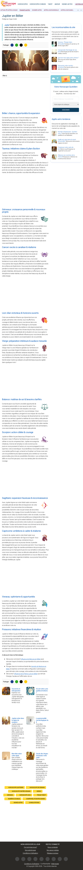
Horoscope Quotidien (15, 787)
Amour (57, 4)
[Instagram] (23, 859)
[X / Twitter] (53, 859)
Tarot (50, 4)
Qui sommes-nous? (30, 847)
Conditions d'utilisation (30, 853)
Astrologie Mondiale (51, 10)
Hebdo (39, 791)
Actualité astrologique (9, 10)
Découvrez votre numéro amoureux (68, 67)
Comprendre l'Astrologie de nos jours (68, 52)
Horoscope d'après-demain (21, 791)
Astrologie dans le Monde (70, 10)
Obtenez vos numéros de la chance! (67, 157)
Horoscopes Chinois (38, 4)
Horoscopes (23, 4)
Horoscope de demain (37, 787)
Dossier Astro (37, 10)
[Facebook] (12, 45)
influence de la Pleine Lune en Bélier (26, 674)
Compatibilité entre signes (35, 799)
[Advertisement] (25, 95)
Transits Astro (24, 10)
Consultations (34, 802)
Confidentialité (45, 864)
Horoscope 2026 (25, 795)
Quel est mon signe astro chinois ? (68, 59)
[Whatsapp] (16, 45)
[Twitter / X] (21, 45)
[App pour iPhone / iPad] (60, 859)
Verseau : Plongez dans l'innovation (68, 44)
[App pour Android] (66, 859)
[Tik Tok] (41, 859)
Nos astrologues (30, 850)
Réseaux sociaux (52, 853)
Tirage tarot (41, 795)
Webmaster (55, 864)
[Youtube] (35, 859)
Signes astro (18, 802)
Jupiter (7, 25)
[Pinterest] (47, 859)
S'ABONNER (66, 110)
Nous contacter (53, 847)
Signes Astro (67, 4)
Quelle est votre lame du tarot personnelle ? (69, 141)
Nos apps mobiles (53, 850)
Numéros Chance (14, 799)
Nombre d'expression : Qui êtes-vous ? (68, 133)
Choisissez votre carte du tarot (66, 149)
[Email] (26, 45)
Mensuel (10, 795)
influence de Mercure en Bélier (30, 659)
